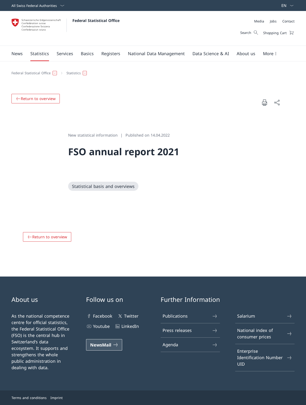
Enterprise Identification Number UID (260, 357)
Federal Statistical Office (96, 20)
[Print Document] (264, 102)
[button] (17, 53)
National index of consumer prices (255, 333)
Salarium (246, 316)
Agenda (170, 344)
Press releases (177, 330)
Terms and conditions (29, 397)
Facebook (102, 316)
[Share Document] (277, 102)
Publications (175, 316)
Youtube (101, 326)
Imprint (56, 397)
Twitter (131, 316)
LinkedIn (130, 326)
